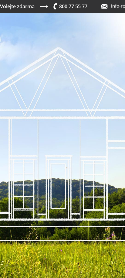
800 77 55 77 (73, 6)
